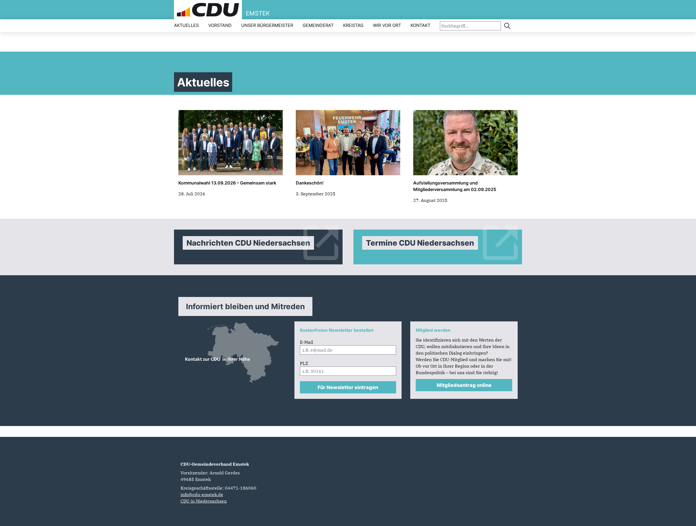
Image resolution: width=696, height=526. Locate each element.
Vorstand (220, 25)
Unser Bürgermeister (267, 25)
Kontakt (420, 25)
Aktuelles (186, 25)
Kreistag (353, 25)
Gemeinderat (318, 25)
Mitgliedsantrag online (464, 385)
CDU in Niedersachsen (204, 501)
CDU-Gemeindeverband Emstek (215, 464)
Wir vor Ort (387, 25)
